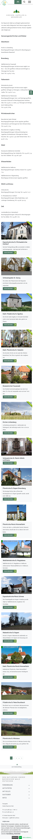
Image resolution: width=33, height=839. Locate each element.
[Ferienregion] (29, 785)
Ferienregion (7, 785)
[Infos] (29, 798)
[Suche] (24, 2)
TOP (31, 93)
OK (20, 837)
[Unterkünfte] (18, 2)
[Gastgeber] (29, 795)
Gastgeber (6, 795)
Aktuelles (6, 791)
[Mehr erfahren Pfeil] (15, 252)
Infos (4, 798)
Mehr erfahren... (27, 837)
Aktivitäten (7, 788)
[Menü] (29, 2)
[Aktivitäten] (29, 788)
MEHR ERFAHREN (8, 252)
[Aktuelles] (29, 791)
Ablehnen (15, 837)
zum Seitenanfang (16, 766)
